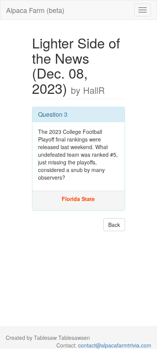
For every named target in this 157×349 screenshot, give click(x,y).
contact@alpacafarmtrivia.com (114, 345)
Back (114, 224)
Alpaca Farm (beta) (35, 10)
